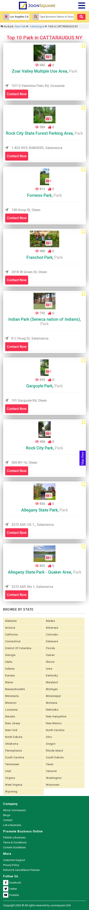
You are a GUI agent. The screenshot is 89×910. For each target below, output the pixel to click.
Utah (8, 771)
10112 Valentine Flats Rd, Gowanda (38, 86)
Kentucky (52, 675)
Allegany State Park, (44, 510)
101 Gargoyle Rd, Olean (29, 400)
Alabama (11, 620)
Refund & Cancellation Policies (21, 870)
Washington (53, 777)
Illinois (50, 661)
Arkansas (52, 627)
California (11, 634)
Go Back (8, 26)
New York (20, 26)
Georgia (10, 655)
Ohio (49, 736)
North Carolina (55, 730)
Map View (82, 458)
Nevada (10, 716)
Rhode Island (54, 750)
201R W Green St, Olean (29, 272)
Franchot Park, (44, 257)
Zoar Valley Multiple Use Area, (44, 71)
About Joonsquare (14, 810)
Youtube (13, 895)
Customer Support (14, 860)
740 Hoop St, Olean (25, 210)
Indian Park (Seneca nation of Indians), (44, 321)
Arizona (10, 627)
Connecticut (13, 641)
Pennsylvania (13, 750)
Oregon (50, 743)
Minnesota (12, 696)
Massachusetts (15, 689)
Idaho (9, 661)
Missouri (10, 702)
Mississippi (53, 696)
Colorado (52, 634)
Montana (51, 702)
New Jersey (12, 723)
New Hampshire (56, 716)
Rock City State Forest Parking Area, (44, 133)
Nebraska (52, 709)
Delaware (52, 641)
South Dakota (55, 757)
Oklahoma (11, 743)
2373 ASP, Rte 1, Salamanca (32, 587)
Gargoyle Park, (44, 385)
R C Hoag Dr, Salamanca (29, 338)
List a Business (12, 825)
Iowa (49, 668)
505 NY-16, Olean (24, 463)
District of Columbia (18, 648)
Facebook (14, 882)
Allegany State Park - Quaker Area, (44, 572)
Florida (50, 648)
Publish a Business (14, 837)
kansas (10, 675)
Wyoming (11, 791)
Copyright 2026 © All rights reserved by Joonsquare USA (37, 905)
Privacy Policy (11, 865)
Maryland (52, 682)
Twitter (12, 888)
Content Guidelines (14, 847)
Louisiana (11, 709)
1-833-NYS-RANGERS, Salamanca (36, 148)
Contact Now (16, 94)
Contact (7, 820)
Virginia (10, 777)
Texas (49, 764)
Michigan (52, 689)
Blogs (6, 815)
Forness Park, (44, 195)
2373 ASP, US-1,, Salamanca (32, 525)
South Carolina (14, 757)
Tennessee (12, 764)
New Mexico (54, 723)
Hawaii (50, 655)
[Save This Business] (83, 46)
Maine (9, 682)
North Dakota (13, 736)
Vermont (51, 771)
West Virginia (13, 784)
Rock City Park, (44, 447)
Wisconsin (53, 784)
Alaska (50, 620)
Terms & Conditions (14, 842)
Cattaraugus (37, 26)
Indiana (10, 668)
